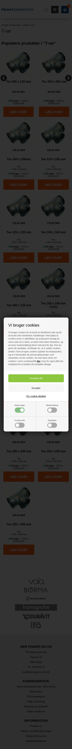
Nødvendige (20, 405)
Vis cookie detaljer (36, 396)
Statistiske (52, 420)
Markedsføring (52, 405)
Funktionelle (20, 420)
